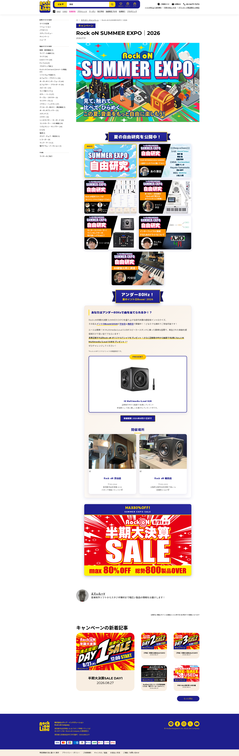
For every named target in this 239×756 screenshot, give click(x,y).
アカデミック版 (46, 66)
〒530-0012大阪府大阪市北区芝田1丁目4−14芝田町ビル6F (163, 487)
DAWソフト (46, 60)
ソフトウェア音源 (47, 75)
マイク (44, 57)
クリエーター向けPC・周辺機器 (52, 107)
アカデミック (132, 11)
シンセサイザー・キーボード (52, 120)
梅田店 (131, 324)
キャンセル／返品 (100, 753)
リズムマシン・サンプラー (51, 127)
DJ (42, 130)
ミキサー (44, 117)
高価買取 (72, 11)
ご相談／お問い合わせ (131, 753)
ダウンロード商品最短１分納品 (189, 7)
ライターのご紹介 (46, 156)
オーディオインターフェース (52, 81)
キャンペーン (44, 37)
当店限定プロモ (111, 11)
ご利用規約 (87, 753)
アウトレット (82, 11)
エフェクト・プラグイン (50, 78)
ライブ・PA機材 (47, 53)
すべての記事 (44, 24)
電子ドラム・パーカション (50, 146)
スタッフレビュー (46, 33)
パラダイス (44, 30)
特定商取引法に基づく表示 (49, 753)
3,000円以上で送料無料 (153, 7)
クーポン (92, 11)
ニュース (43, 40)
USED (64, 11)
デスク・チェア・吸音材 (50, 136)
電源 (42, 133)
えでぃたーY (98, 593)
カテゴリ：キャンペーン (90, 20)
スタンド (44, 114)
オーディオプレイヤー (49, 110)
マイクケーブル (46, 101)
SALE (59, 11)
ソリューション (45, 27)
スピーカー (45, 88)
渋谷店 (123, 324)
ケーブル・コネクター (49, 97)
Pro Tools (45, 63)
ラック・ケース (46, 143)
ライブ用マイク (46, 91)
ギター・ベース (47, 94)
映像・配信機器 (46, 50)
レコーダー (45, 139)
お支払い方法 (115, 753)
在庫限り (122, 11)
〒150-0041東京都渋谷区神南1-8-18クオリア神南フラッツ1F (111, 487)
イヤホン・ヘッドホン (49, 104)
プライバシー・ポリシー (71, 753)
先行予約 (100, 11)
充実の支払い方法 (170, 7)
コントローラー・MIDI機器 (51, 123)
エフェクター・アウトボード (52, 85)
